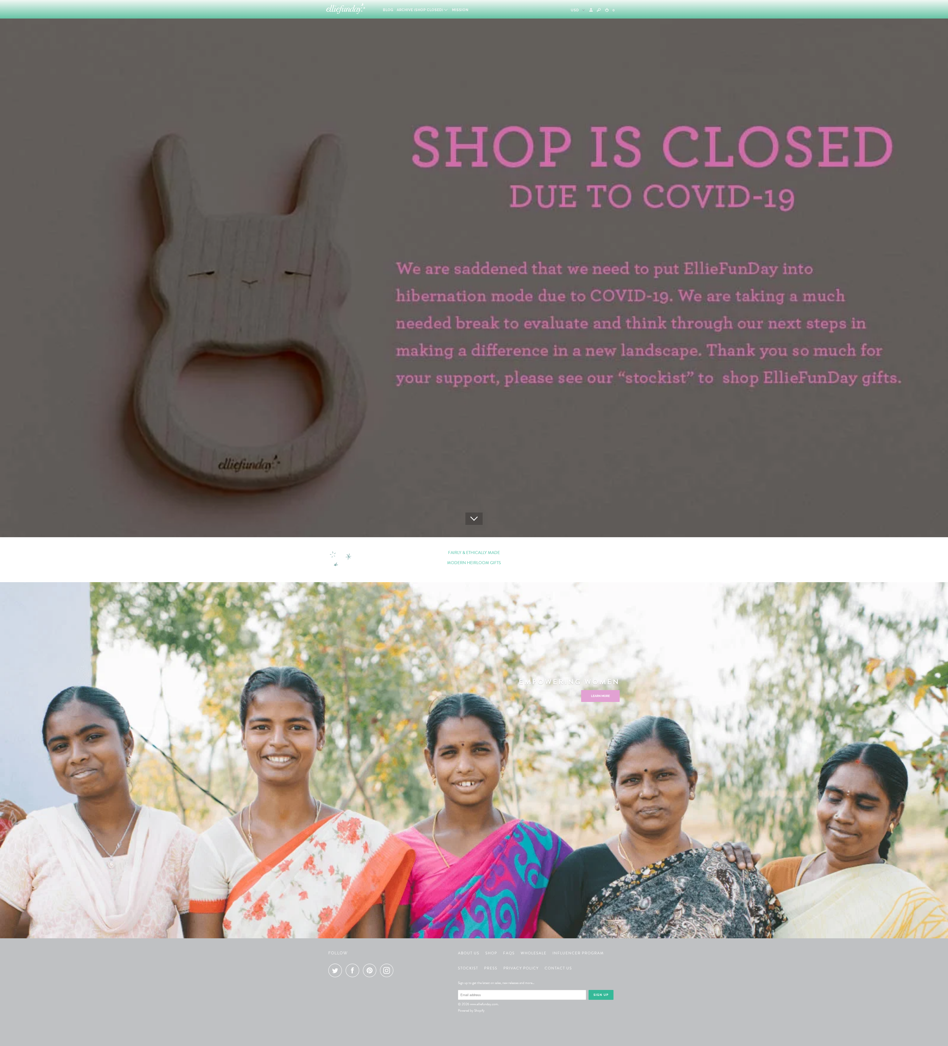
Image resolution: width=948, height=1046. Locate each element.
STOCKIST (468, 968)
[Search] (598, 9)
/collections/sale (474, 268)
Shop (491, 953)
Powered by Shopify (471, 1010)
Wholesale (534, 953)
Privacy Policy (521, 968)
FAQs (509, 953)
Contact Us (558, 968)
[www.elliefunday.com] (351, 9)
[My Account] (591, 10)
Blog (388, 10)
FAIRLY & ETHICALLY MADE (474, 553)
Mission (460, 10)
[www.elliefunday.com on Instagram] (388, 970)
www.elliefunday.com (484, 1004)
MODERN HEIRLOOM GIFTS (474, 563)
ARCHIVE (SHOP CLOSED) (420, 10)
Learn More (600, 696)
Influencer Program (578, 953)
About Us (468, 953)
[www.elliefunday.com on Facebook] (354, 970)
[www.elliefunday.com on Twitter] (336, 970)
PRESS (490, 968)
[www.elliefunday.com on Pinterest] (371, 970)
